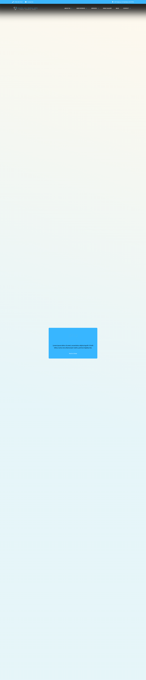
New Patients (81, 8)
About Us (67, 8)
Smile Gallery (107, 8)
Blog (117, 8)
